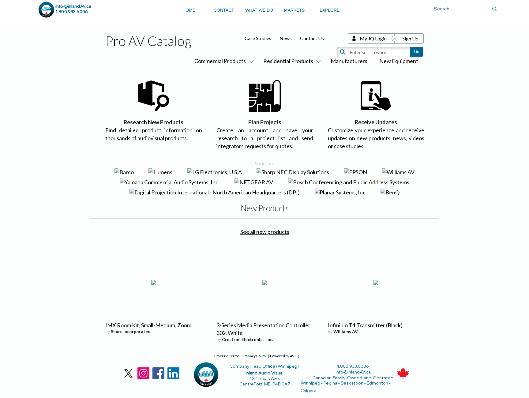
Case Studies (258, 38)
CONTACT (224, 10)
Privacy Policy (255, 356)
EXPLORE (330, 10)
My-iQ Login (373, 38)
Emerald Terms (227, 356)
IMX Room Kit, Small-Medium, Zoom (148, 325)
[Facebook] (158, 373)
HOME (188, 10)
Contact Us (312, 38)
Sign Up (410, 38)
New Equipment (398, 61)
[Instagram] (143, 373)
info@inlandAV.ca (73, 6)
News (286, 38)
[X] (128, 373)
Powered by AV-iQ (284, 356)
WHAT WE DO (259, 10)
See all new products (264, 231)
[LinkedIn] (173, 373)
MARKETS (294, 10)
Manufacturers (349, 61)
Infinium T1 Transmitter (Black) (365, 325)
